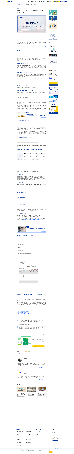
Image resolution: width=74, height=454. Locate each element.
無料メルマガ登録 (38, 436)
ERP (52, 36)
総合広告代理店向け (27, 437)
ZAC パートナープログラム (20, 445)
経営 (50, 38)
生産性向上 (51, 35)
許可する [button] (51, 452)
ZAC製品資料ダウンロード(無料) (53, 82)
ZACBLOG (37, 434)
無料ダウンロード (38, 346)
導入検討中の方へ (49, 1)
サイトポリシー (54, 432)
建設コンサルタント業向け (28, 442)
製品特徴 (32, 1)
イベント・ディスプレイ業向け (29, 434)
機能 (35, 1)
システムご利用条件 (19, 442)
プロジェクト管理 (51, 37)
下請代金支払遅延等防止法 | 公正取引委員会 (24, 313)
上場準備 (52, 38)
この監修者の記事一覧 (41, 379)
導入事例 (40, 1)
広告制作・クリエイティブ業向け (29, 436)
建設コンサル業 (53, 34)
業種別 (28, 1)
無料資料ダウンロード (63, 1)
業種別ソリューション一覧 (20, 431)
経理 (21, 4)
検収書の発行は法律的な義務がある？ (28, 321)
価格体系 (18, 434)
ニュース (53, 435)
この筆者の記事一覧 (41, 367)
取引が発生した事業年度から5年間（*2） (24, 81)
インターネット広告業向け (28, 439)
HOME (16, 4)
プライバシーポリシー (37, 450)
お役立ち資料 (38, 431)
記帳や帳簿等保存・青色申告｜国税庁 (23, 312)
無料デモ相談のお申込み (56, 1)
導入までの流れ (18, 439)
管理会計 (54, 35)
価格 (37, 1)
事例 (54, 37)
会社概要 (53, 429)
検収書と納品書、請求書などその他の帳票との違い (28, 328)
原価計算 (50, 36)
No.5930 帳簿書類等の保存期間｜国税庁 (23, 311)
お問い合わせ (55, 440)
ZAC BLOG (19, 4)
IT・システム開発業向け (28, 431)
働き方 (55, 38)
